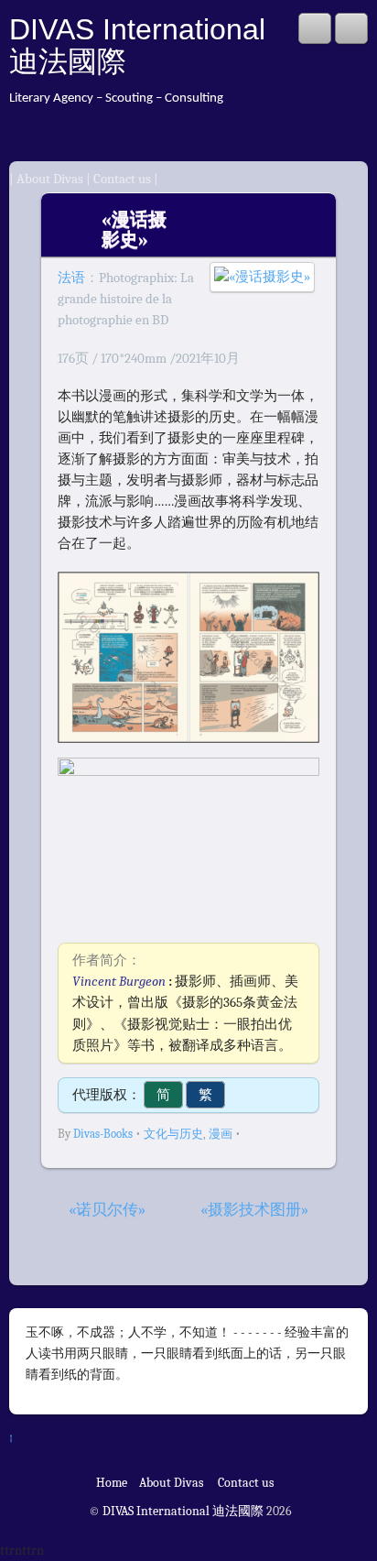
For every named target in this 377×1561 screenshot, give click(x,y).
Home (111, 1483)
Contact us (122, 178)
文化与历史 (173, 1134)
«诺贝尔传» (107, 1209)
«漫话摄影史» (134, 229)
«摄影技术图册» (254, 1209)
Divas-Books (103, 1134)
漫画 (220, 1134)
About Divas (51, 178)
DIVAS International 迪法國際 (137, 45)
